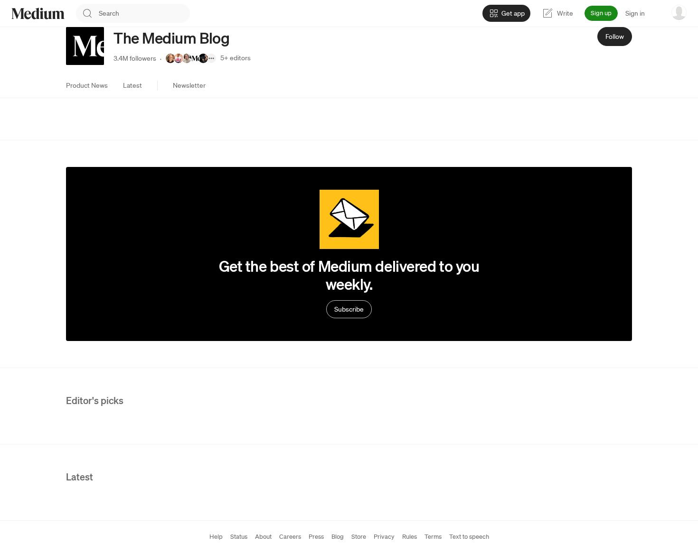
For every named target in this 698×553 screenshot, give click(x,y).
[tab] (87, 85)
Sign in (635, 13)
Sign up (601, 13)
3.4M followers (134, 58)
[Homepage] (38, 13)
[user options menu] (679, 12)
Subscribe (349, 309)
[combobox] (144, 13)
